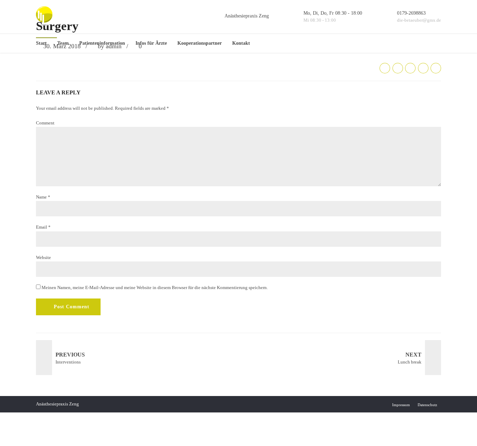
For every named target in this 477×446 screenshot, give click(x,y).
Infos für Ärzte (151, 43)
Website (43, 257)
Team (63, 43)
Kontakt (241, 43)
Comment (45, 122)
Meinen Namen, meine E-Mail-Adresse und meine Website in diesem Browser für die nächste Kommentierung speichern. (155, 287)
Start (41, 43)
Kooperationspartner (199, 43)
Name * (43, 197)
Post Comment (71, 306)
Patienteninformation (102, 43)
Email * (43, 227)
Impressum (401, 405)
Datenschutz (427, 405)
